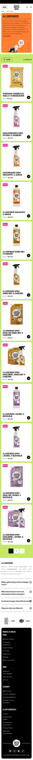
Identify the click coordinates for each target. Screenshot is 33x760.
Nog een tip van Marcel (12, 608)
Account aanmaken (9, 694)
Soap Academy (8, 648)
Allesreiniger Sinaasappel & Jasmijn (14, 213)
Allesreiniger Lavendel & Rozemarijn (13, 415)
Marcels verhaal (8, 639)
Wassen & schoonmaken (7, 672)
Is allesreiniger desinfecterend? (16, 601)
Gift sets (5, 680)
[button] (4, 7)
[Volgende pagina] (22, 551)
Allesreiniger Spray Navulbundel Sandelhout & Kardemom (14, 374)
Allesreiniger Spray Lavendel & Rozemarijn (12, 454)
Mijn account (7, 691)
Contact (5, 714)
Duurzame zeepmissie (6, 643)
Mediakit (6, 657)
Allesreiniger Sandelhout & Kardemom (14, 253)
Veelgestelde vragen (7, 718)
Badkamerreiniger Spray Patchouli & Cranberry (13, 134)
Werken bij (6, 654)
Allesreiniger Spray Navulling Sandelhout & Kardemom (13, 333)
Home (2, 11)
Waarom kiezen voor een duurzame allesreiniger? (13, 593)
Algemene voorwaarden (7, 732)
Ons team (6, 651)
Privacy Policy (8, 728)
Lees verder (7, 36)
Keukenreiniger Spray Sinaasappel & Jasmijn (12, 173)
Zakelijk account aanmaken (8, 702)
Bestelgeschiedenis (9, 697)
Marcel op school (9, 660)
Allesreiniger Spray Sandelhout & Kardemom (13, 292)
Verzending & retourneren (7, 724)
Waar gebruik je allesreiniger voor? (15, 583)
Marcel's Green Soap (22, 755)
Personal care (7, 677)
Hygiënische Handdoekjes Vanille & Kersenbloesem (13, 94)
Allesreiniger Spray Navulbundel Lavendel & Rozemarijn (13, 537)
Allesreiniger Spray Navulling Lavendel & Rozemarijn (12, 495)
